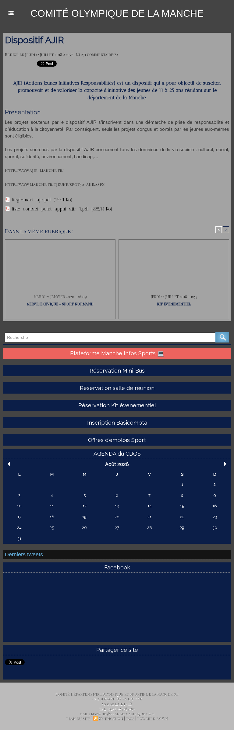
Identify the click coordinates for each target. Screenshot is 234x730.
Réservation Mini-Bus (117, 370)
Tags (130, 718)
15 (182, 506)
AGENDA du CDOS (117, 453)
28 (149, 527)
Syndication (111, 718)
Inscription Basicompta (117, 422)
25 (52, 527)
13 (117, 506)
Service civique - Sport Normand (60, 303)
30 (214, 527)
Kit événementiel (174, 303)
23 (215, 517)
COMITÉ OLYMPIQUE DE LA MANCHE (117, 13)
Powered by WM (152, 718)
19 (84, 517)
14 (149, 506)
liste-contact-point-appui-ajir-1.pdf (50, 209)
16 (214, 506)
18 (52, 517)
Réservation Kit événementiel (117, 405)
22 (182, 517)
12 (85, 506)
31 (19, 538)
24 (19, 527)
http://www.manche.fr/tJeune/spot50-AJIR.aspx (55, 184)
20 (117, 517)
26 (84, 527)
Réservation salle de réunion (117, 388)
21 (149, 517)
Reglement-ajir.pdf (31, 200)
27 (117, 527)
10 (19, 506)
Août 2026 (117, 464)
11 (52, 506)
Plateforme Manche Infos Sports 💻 (117, 353)
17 (19, 517)
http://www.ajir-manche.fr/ (34, 170)
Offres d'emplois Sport (117, 440)
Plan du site (78, 718)
